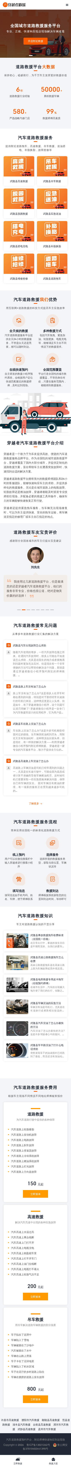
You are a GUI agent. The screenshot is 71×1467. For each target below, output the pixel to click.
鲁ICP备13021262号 (38, 1444)
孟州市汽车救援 (47, 1429)
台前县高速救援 (42, 1424)
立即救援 (17, 1461)
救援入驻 (53, 1461)
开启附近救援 (35, 41)
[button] (31, 55)
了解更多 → (35, 803)
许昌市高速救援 (10, 1420)
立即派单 (35, 1194)
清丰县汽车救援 (21, 1424)
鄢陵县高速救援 (51, 1420)
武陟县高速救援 (27, 1429)
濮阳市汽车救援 (30, 1420)
